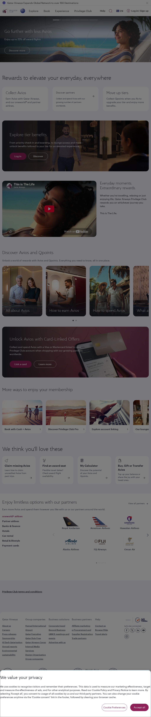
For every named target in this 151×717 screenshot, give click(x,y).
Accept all (139, 707)
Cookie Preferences (114, 707)
